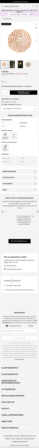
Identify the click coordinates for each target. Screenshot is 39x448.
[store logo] (12, 6)
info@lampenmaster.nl (14, 269)
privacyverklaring (19, 359)
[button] (4, 64)
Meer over (6, 421)
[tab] (19, 368)
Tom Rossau (23, 122)
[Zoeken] (33, 6)
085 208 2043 (11, 266)
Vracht (5, 408)
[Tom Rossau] (10, 82)
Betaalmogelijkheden (12, 395)
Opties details (8, 177)
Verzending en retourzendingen (10, 381)
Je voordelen (8, 389)
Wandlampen (7, 19)
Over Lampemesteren (12, 415)
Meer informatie (9, 171)
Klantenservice (9, 368)
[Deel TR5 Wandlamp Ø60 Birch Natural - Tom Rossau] (36, 27)
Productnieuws (9, 428)
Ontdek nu (19, 12)
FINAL (18, 14)
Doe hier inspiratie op (18, 241)
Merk (5, 190)
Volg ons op (7, 402)
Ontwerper (7, 184)
